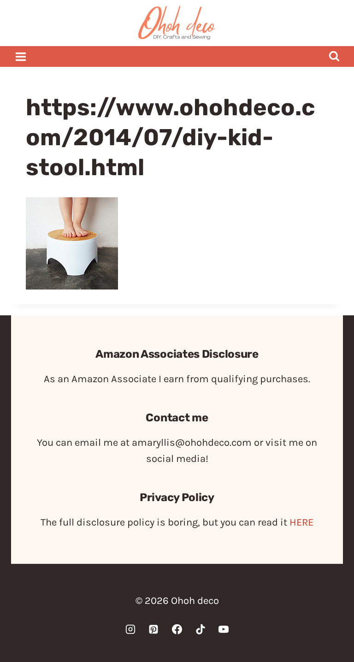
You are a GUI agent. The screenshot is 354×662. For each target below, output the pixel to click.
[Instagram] (130, 629)
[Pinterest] (153, 629)
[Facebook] (177, 629)
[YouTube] (223, 629)
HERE (301, 522)
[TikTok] (200, 629)
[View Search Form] (334, 56)
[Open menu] (21, 56)
